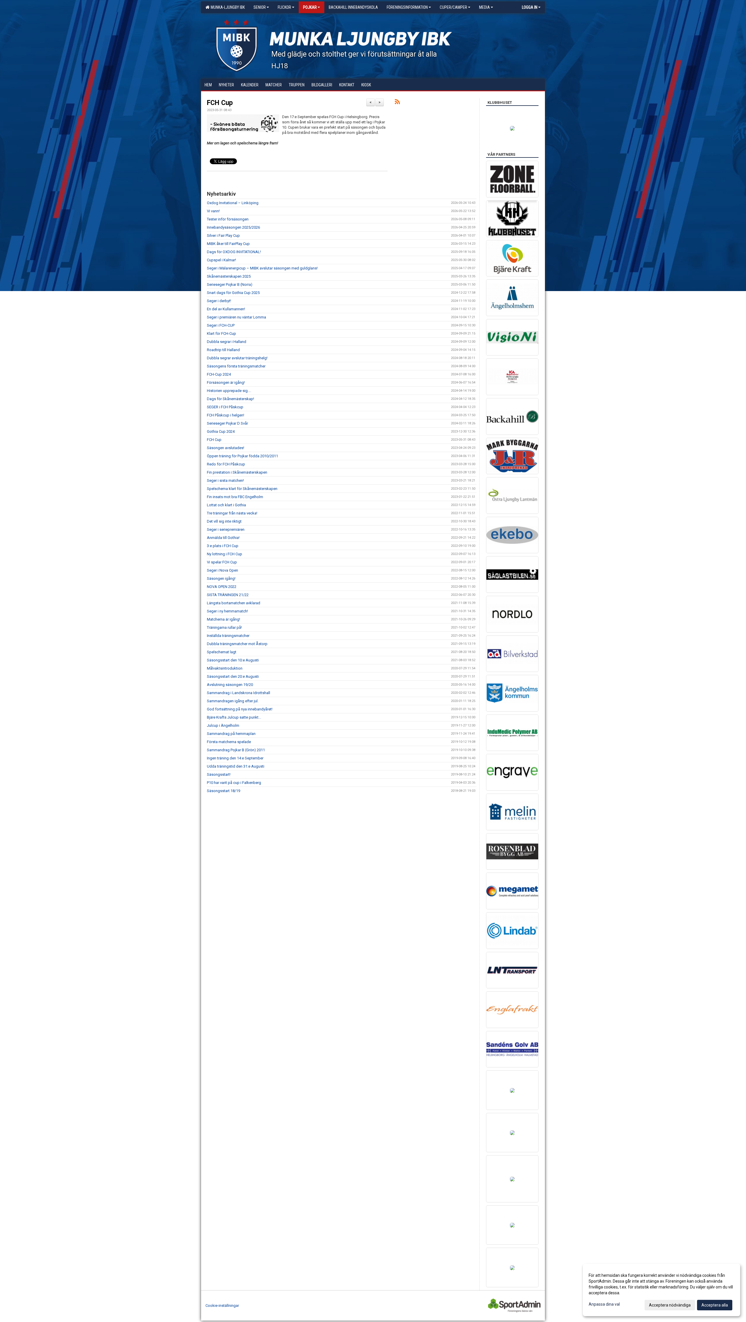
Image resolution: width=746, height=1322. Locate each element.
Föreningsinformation (407, 7)
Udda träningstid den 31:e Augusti (235, 766)
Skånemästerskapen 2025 (229, 276)
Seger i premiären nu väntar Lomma (236, 317)
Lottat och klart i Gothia (226, 505)
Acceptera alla (714, 1305)
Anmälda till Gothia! (223, 537)
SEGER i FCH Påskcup (225, 407)
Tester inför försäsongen (228, 219)
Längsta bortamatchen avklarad (233, 603)
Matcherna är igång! (223, 619)
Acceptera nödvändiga (670, 1305)
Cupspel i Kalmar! (221, 260)
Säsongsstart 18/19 (223, 791)
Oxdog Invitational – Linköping (232, 203)
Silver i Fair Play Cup (223, 235)
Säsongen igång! (221, 578)
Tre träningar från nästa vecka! (232, 513)
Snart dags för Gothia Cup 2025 (233, 292)
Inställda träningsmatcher (228, 635)
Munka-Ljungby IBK (227, 7)
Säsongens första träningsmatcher (236, 366)
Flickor (284, 7)
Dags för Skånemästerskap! (230, 399)
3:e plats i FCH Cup (222, 546)
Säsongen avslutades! (225, 448)
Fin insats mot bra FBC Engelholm (235, 497)
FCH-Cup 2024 (219, 374)
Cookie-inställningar (222, 1305)
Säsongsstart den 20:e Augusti (233, 676)
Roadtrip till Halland (223, 350)
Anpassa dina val (604, 1304)
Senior (260, 7)
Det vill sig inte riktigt (224, 521)
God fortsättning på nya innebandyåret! (239, 709)
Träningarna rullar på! (224, 627)
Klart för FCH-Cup (221, 333)
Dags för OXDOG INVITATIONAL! (234, 252)
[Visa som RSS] (397, 103)
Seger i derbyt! (219, 301)
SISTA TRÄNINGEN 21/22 (228, 595)
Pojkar (310, 7)
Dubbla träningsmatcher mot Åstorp (237, 644)
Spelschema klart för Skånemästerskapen (242, 488)
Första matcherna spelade (229, 742)
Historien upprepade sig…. (229, 390)
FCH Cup (220, 103)
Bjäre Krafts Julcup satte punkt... (234, 717)
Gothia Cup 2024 (221, 431)
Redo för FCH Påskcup (226, 464)
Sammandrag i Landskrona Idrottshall (238, 693)
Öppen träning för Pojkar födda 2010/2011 (242, 456)
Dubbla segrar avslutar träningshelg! (237, 358)
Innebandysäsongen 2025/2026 (233, 227)
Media (484, 7)
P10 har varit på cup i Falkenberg (234, 782)
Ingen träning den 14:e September (235, 758)
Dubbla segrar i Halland (226, 341)
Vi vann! (213, 211)
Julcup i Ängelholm (223, 725)
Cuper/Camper (453, 7)
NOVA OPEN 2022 (221, 586)
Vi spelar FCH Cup (222, 562)
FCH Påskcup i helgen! (225, 415)
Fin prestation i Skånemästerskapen (237, 472)
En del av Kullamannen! (226, 309)
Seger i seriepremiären (225, 529)
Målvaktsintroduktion (224, 668)
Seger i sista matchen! (225, 480)
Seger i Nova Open (222, 570)
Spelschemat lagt (221, 652)
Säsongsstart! (219, 774)
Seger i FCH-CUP (221, 325)
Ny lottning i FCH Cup (224, 554)
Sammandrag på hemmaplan (231, 733)
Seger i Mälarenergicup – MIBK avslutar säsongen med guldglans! (262, 268)
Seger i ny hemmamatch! (227, 611)
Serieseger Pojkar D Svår (227, 423)
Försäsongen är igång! (226, 382)
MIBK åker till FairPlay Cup (228, 243)
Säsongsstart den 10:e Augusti (233, 660)
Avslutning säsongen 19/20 (230, 684)
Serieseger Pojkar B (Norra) (229, 284)
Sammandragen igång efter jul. (232, 701)
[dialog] (661, 1290)
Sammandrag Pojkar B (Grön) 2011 (236, 750)
